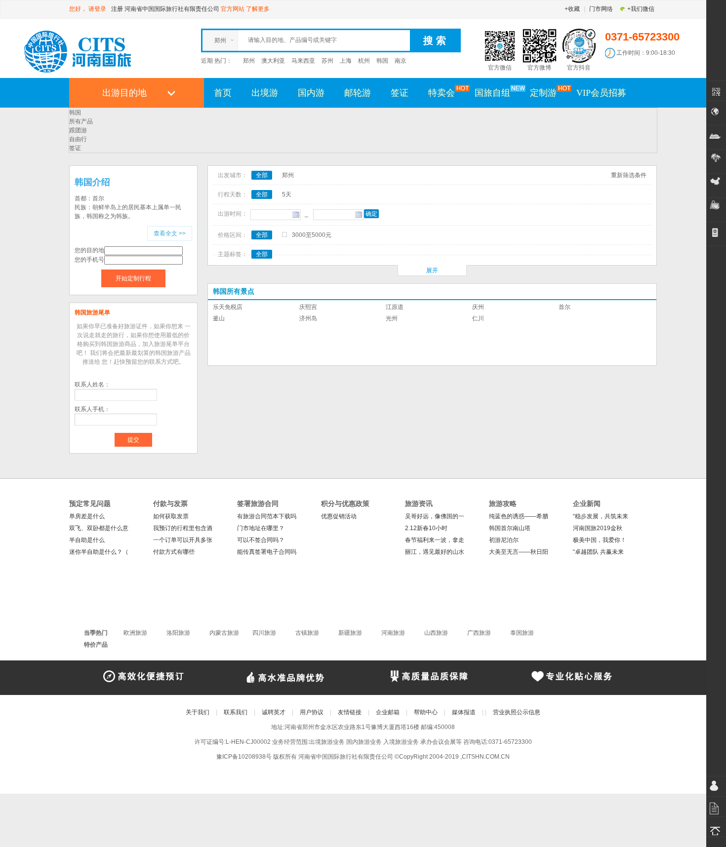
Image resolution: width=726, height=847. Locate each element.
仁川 (478, 318)
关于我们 (197, 712)
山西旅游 (436, 632)
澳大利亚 (273, 60)
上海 (346, 60)
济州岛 (308, 318)
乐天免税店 (227, 307)
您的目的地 (89, 250)
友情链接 (350, 712)
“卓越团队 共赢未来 (598, 551)
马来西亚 (303, 60)
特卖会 (441, 93)
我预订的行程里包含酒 (182, 528)
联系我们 (235, 712)
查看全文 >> (170, 233)
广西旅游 (479, 632)
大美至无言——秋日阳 (518, 551)
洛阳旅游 (178, 632)
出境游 (264, 93)
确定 (371, 213)
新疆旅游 (350, 632)
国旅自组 (492, 93)
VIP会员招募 (601, 93)
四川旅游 (264, 632)
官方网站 (232, 8)
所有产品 (81, 121)
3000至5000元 (311, 234)
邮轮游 (357, 93)
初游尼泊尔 (504, 540)
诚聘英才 (273, 712)
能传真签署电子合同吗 (266, 551)
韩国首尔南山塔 (509, 528)
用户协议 (311, 712)
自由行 (78, 139)
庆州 (478, 307)
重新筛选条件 (628, 175)
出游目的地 (124, 93)
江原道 (394, 307)
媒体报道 (464, 712)
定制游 (543, 93)
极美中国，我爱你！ (599, 540)
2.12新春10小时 (426, 528)
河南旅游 (393, 632)
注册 (117, 8)
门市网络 (601, 8)
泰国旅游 (522, 632)
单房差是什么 (87, 516)
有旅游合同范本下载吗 (266, 516)
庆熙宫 (308, 307)
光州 (392, 318)
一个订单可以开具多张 (182, 540)
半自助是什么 (87, 540)
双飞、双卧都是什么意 (98, 528)
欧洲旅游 (135, 632)
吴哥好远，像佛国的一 (434, 516)
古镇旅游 (307, 632)
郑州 (249, 60)
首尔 (564, 307)
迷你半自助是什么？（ (98, 551)
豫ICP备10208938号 (244, 756)
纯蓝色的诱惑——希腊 (518, 516)
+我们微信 (640, 8)
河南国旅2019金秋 (597, 528)
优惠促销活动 (339, 516)
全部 (262, 175)
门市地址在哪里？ (260, 528)
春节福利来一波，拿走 (434, 540)
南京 (400, 60)
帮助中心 (426, 712)
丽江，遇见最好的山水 (434, 551)
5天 (286, 194)
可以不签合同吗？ (260, 540)
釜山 (219, 318)
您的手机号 (89, 259)
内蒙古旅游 (224, 632)
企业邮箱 (388, 712)
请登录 (97, 8)
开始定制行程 (133, 278)
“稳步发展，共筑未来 (600, 516)
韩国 (382, 60)
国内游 (311, 93)
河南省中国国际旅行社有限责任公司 (171, 8)
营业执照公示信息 (516, 712)
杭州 (364, 60)
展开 (432, 270)
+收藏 (572, 8)
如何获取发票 (171, 516)
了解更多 (258, 8)
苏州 (327, 60)
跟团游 (78, 130)
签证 (399, 93)
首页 (223, 93)
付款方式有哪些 (174, 551)
